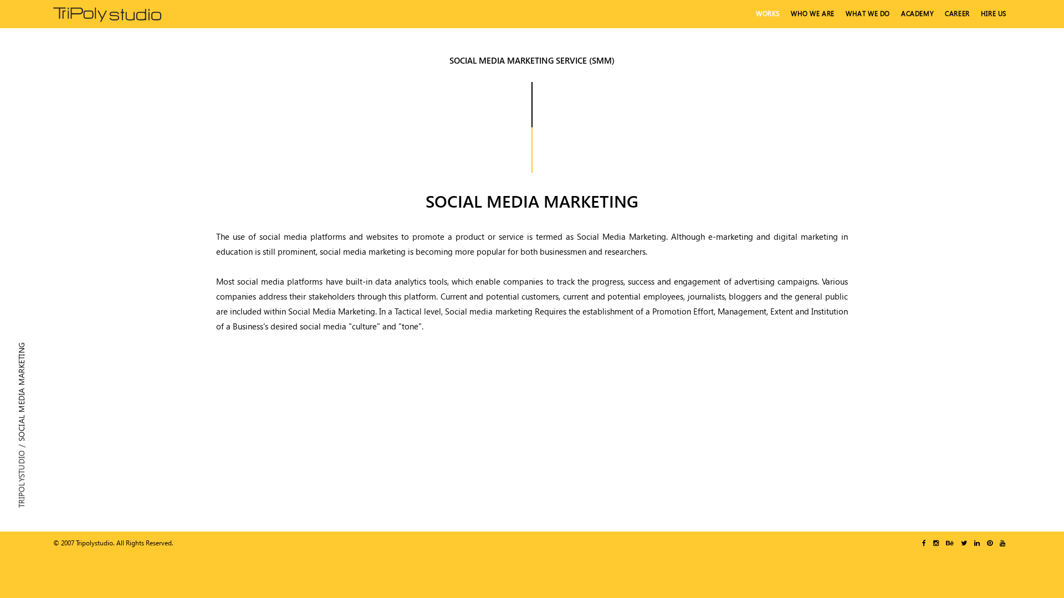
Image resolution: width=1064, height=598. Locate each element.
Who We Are (813, 13)
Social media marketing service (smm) (532, 60)
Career (957, 13)
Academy (917, 13)
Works (768, 13)
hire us (993, 13)
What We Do (868, 13)
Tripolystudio (21, 479)
